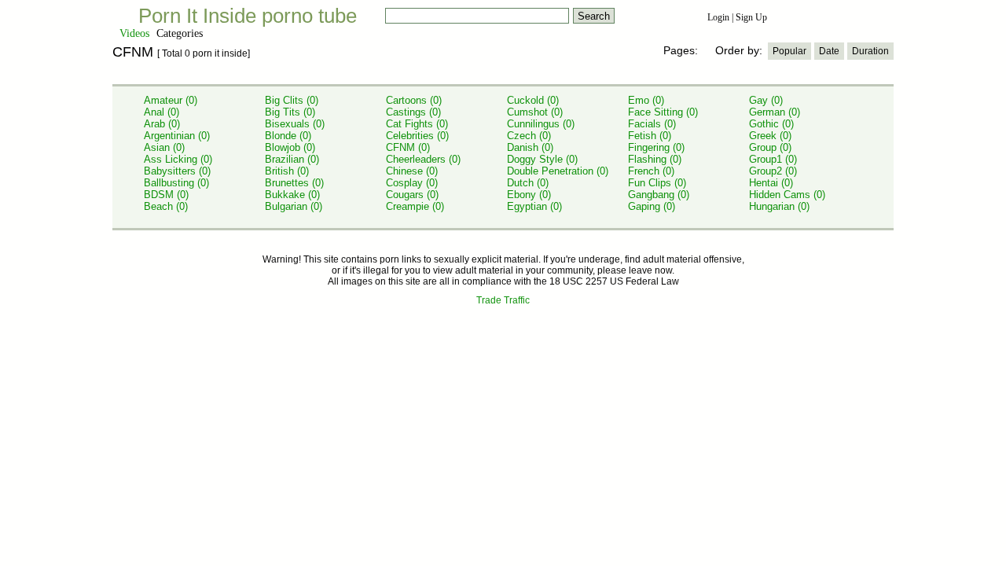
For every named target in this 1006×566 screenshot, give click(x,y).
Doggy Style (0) (542, 159)
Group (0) (770, 147)
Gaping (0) (651, 206)
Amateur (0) (170, 100)
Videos (134, 33)
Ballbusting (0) (176, 183)
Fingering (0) (656, 147)
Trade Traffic (503, 300)
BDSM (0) (166, 194)
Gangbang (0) (658, 194)
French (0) (651, 171)
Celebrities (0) (417, 136)
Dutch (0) (528, 183)
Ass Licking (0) (178, 159)
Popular (789, 51)
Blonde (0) (288, 136)
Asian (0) (164, 147)
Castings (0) (413, 112)
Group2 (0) (773, 171)
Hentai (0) (771, 183)
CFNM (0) (408, 147)
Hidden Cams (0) (787, 194)
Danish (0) (530, 147)
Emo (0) (646, 100)
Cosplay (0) (412, 183)
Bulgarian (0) (293, 206)
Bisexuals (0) (295, 124)
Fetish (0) (649, 136)
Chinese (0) (412, 171)
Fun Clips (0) (657, 183)
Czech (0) (529, 136)
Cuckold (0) (533, 100)
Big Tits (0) (290, 112)
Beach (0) (166, 206)
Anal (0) (161, 112)
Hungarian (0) (779, 206)
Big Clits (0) (291, 100)
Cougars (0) (412, 194)
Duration (870, 51)
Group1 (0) (773, 159)
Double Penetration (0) (557, 171)
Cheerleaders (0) (423, 159)
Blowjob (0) (290, 147)
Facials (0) (652, 124)
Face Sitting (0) (663, 112)
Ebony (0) (529, 194)
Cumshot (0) (535, 112)
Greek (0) (770, 136)
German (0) (774, 112)
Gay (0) (766, 100)
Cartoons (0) (414, 100)
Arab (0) (162, 124)
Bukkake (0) (292, 194)
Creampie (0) (415, 206)
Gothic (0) (771, 124)
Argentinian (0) (177, 136)
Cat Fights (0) (417, 124)
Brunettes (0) (294, 183)
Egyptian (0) (534, 206)
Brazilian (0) (292, 159)
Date (829, 51)
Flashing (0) (654, 159)
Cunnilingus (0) (541, 124)
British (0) (287, 171)
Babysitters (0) (177, 171)
